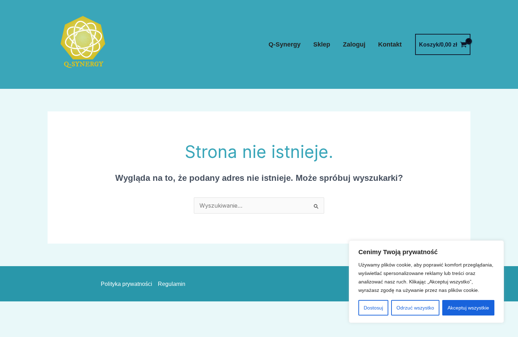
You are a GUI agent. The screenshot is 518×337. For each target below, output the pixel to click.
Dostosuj (373, 308)
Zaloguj (354, 44)
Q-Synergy (285, 44)
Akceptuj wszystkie (468, 308)
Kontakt (390, 44)
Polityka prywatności (126, 284)
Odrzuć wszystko (415, 308)
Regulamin (171, 284)
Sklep (321, 44)
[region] (426, 281)
